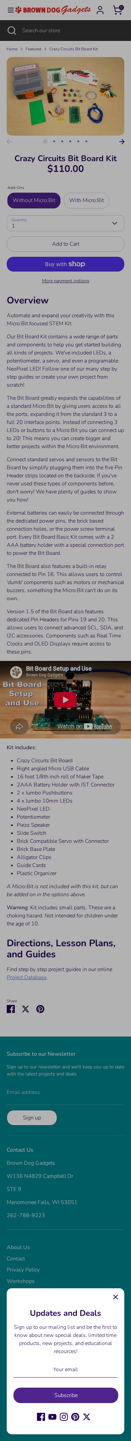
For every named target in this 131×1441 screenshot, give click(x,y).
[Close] (115, 1297)
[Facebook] (41, 1417)
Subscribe (66, 1395)
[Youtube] (52, 1417)
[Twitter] (87, 1417)
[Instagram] (64, 1417)
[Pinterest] (75, 1417)
